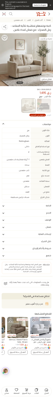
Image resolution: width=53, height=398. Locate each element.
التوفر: (40, 115)
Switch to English (40, 5)
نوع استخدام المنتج (42, 146)
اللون (47, 136)
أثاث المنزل (39, 20)
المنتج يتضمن (44, 159)
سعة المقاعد (44, 181)
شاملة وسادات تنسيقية (43, 153)
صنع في (46, 192)
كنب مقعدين (18, 20)
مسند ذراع (45, 176)
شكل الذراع (44, 197)
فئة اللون (45, 96)
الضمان (46, 186)
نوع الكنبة (45, 170)
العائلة (46, 141)
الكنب (29, 20)
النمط (47, 165)
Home (48, 20)
